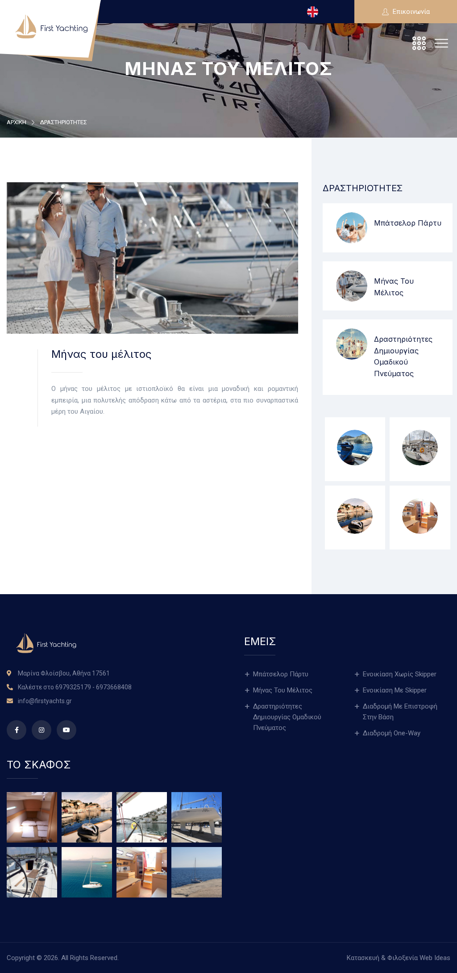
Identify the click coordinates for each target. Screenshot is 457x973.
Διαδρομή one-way (391, 733)
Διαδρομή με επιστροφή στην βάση (400, 711)
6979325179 (73, 687)
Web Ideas (435, 958)
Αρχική (16, 122)
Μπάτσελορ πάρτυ (407, 222)
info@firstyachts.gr (45, 701)
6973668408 (114, 687)
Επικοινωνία (410, 12)
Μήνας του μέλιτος (282, 690)
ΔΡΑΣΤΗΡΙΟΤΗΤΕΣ (63, 122)
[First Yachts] (51, 26)
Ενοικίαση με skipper (395, 690)
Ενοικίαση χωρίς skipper (399, 674)
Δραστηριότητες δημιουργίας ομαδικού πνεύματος (287, 717)
